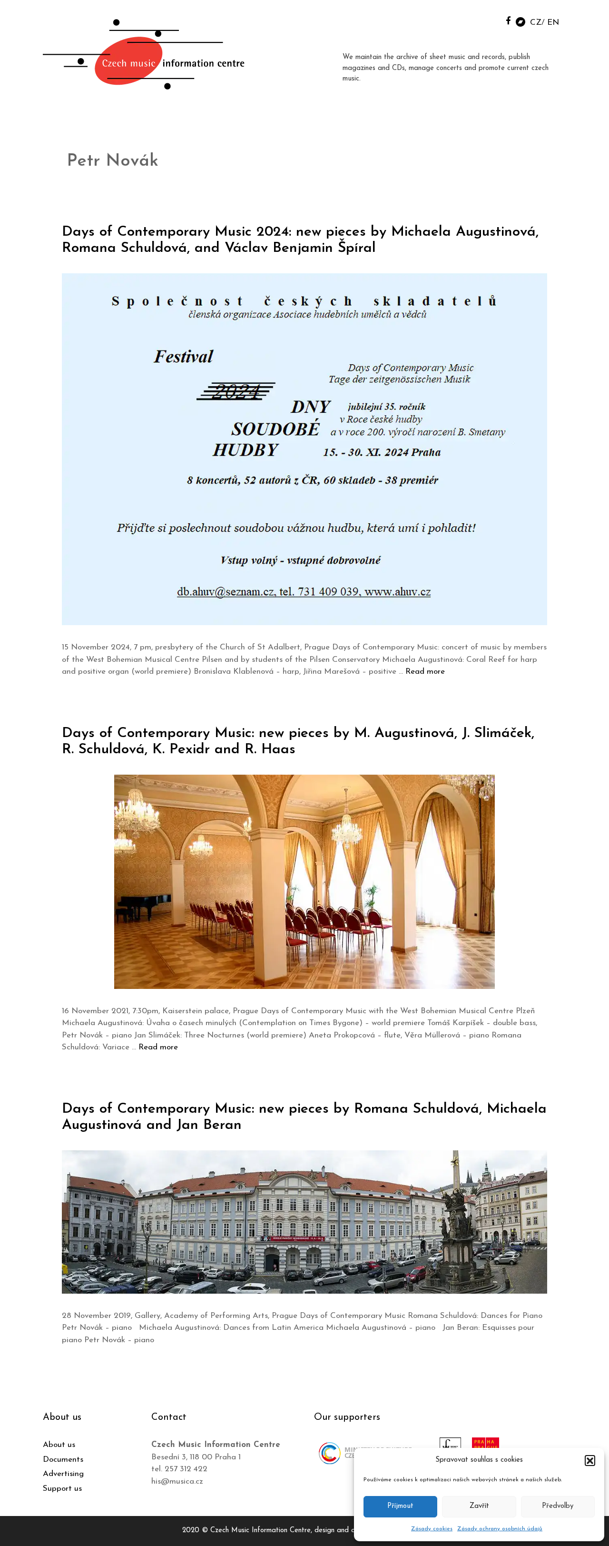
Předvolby (557, 1506)
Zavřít (479, 1506)
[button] (590, 1460)
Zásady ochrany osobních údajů (499, 1529)
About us (59, 1445)
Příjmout (400, 1506)
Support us (62, 1489)
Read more (425, 672)
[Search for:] (487, 20)
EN (553, 23)
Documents (63, 1460)
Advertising (63, 1474)
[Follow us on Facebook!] (508, 20)
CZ (535, 23)
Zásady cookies (431, 1529)
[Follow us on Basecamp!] (520, 21)
